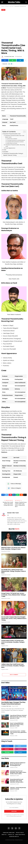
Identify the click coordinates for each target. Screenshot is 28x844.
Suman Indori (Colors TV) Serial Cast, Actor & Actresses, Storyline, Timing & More (12, 642)
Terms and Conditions (9, 832)
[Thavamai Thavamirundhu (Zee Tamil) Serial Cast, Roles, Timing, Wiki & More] (14, 79)
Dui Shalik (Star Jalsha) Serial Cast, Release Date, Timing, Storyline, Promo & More (13, 571)
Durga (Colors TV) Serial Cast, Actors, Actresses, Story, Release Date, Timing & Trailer (13, 594)
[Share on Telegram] (20, 60)
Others (4, 699)
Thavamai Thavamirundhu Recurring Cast (15, 145)
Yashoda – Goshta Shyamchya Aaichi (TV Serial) (18, 788)
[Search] (26, 2)
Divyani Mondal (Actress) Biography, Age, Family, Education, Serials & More (16, 781)
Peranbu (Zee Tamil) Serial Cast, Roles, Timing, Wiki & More (8, 504)
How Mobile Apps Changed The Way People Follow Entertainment (13, 703)
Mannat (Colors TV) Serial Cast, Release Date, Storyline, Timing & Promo (13, 548)
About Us (4, 834)
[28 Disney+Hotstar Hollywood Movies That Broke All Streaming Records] (5, 764)
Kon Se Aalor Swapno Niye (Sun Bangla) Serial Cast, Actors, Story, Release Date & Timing (13, 618)
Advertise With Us (14, 836)
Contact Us (11, 834)
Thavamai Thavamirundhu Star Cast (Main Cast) (14, 136)
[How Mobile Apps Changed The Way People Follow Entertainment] (14, 693)
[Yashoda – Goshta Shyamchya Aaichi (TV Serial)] (5, 789)
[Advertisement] (14, 26)
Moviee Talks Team (10, 56)
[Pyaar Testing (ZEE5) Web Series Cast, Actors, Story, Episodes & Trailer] (5, 725)
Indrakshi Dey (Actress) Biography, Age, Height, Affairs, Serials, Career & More (18, 772)
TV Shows (7, 6)
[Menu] (2, 2)
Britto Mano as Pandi (12, 143)
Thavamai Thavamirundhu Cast (11, 134)
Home (2, 6)
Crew (4, 150)
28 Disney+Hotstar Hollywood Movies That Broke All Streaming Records (17, 764)
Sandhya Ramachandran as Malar (15, 141)
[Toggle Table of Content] (23, 132)
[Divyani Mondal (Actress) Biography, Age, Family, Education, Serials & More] (5, 781)
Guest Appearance (10, 148)
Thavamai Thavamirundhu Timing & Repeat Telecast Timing (13, 154)
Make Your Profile (20, 834)
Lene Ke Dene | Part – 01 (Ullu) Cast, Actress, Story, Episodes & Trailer (18, 732)
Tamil (3, 9)
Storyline (5, 151)
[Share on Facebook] (5, 60)
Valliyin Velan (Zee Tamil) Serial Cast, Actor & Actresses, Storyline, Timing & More (12, 665)
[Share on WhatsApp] (12, 60)
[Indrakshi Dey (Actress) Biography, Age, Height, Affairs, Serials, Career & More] (5, 772)
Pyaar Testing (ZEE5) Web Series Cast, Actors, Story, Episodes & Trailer (17, 725)
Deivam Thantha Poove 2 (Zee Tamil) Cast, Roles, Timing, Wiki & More (21, 504)
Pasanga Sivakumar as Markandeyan (16, 140)
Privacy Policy (13, 816)
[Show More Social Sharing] (25, 60)
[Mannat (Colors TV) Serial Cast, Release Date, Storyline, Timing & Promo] (14, 539)
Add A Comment (14, 674)
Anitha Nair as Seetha (12, 138)
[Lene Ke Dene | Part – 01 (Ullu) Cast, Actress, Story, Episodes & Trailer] (5, 732)
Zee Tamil (11, 6)
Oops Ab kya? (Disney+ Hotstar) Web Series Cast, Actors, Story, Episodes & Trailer (18, 717)
